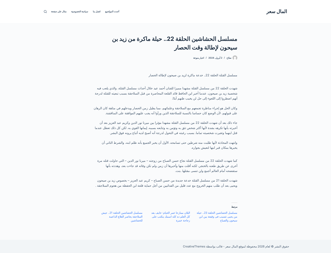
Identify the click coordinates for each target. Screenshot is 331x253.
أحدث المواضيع (112, 11)
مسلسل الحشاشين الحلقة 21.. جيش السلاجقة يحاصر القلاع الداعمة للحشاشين (122, 216)
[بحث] (45, 11)
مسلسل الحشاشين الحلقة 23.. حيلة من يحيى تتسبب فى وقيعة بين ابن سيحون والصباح (217, 216)
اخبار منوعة (198, 57)
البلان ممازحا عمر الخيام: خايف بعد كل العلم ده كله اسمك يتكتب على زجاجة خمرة (170, 216)
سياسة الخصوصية (79, 11)
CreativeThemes (194, 246)
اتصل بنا (96, 11)
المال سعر (276, 11)
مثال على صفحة (58, 11)
